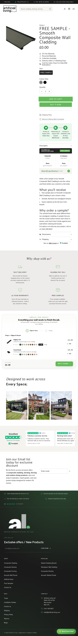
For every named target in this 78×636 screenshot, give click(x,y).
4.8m (45, 344)
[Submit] (69, 471)
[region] (50, 438)
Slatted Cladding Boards (49, 563)
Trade (7, 598)
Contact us (8, 606)
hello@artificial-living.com (52, 612)
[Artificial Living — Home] (9, 9)
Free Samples (9, 583)
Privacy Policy (9, 614)
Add (70, 344)
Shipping (7, 610)
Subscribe (45, 548)
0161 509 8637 (47, 229)
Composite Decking (11, 567)
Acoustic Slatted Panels (49, 575)
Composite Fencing (11, 571)
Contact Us (8, 587)
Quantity (42, 87)
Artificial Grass (9, 579)
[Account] (65, 9)
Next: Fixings (63, 364)
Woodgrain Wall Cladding (50, 567)
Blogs (6, 623)
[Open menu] (74, 9)
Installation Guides (11, 602)
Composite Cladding (11, 563)
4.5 (13, 504)
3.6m (40, 344)
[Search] (50, 9)
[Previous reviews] (26, 438)
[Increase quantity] (49, 91)
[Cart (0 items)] (69, 9)
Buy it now (55, 105)
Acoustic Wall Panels (11, 575)
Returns (7, 619)
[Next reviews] (74, 438)
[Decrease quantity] (42, 91)
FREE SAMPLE (46, 72)
